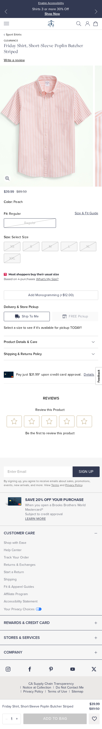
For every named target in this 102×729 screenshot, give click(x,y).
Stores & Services (22, 637)
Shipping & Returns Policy (23, 353)
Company (13, 652)
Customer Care (19, 533)
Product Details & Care (20, 341)
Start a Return (14, 572)
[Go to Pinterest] (51, 669)
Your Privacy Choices (19, 609)
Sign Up (86, 471)
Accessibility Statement (20, 601)
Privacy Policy (73, 485)
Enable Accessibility (51, 3)
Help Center (13, 550)
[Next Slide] (96, 12)
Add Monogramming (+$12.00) (51, 295)
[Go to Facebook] (29, 669)
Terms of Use (57, 692)
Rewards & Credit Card (27, 622)
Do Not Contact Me (70, 687)
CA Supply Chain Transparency (51, 684)
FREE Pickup (78, 316)
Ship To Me (30, 316)
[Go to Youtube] (72, 669)
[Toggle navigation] (6, 23)
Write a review (14, 60)
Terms (55, 485)
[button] (79, 23)
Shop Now (52, 14)
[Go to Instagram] (8, 669)
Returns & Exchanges (20, 565)
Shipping (10, 579)
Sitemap (77, 692)
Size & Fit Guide (86, 213)
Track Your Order (16, 557)
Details (89, 375)
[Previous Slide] (6, 12)
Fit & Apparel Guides (19, 587)
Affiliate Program (16, 594)
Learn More (35, 519)
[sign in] (87, 23)
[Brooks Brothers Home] (51, 23)
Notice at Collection (37, 687)
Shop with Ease (15, 543)
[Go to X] (94, 669)
